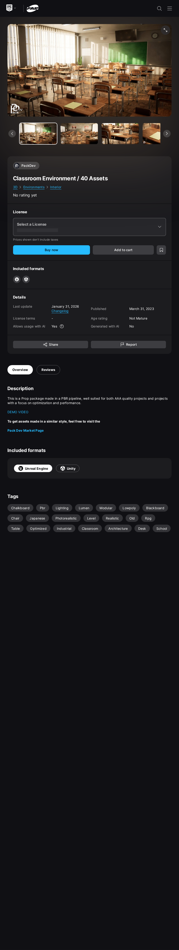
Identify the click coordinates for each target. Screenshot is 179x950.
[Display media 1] (79, 133)
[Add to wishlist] (161, 250)
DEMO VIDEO (17, 412)
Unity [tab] (71, 468)
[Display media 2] (120, 133)
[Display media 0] (38, 133)
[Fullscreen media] (165, 30)
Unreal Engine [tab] (36, 468)
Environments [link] (34, 187)
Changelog (60, 311)
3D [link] (15, 187)
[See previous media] (12, 133)
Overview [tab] (20, 370)
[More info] (62, 326)
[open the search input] (159, 8)
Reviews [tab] (48, 370)
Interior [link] (55, 187)
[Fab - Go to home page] (32, 8)
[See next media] (167, 133)
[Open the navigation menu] (169, 8)
